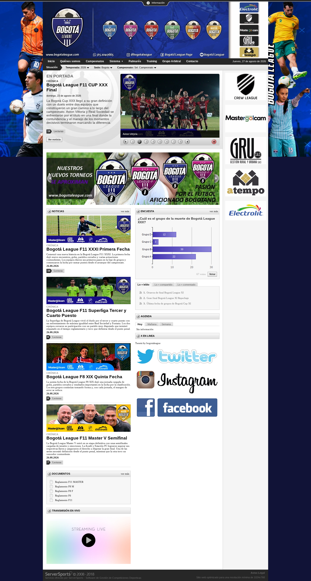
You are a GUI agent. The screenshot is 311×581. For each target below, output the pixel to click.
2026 (76, 67)
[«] (49, 178)
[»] (216, 178)
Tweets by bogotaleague (148, 343)
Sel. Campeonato (135, 67)
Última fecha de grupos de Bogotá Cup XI (169, 303)
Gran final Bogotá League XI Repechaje (168, 298)
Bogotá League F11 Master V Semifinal (86, 438)
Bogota (101, 67)
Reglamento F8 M (64, 486)
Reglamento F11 (63, 500)
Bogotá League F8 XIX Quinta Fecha (84, 376)
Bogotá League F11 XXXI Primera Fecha (88, 249)
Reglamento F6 (63, 495)
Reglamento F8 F (64, 491)
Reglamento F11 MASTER (69, 482)
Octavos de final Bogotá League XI (165, 292)
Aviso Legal (258, 572)
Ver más (125, 211)
